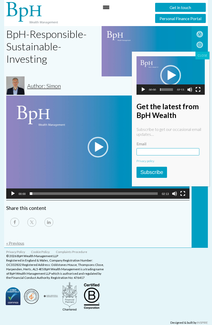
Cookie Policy (40, 252)
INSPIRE (202, 322)
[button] (98, 147)
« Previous (15, 243)
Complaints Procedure (71, 252)
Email (141, 143)
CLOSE (202, 55)
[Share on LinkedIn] (48, 222)
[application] (98, 147)
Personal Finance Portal (180, 18)
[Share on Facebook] (14, 222)
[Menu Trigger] (106, 7)
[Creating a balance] (199, 35)
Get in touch (180, 7)
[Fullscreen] (182, 193)
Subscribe (151, 172)
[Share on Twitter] (31, 222)
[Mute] (174, 193)
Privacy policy (145, 161)
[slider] (94, 193)
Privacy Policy (15, 252)
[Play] (13, 193)
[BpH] (32, 13)
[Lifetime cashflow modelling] (199, 46)
